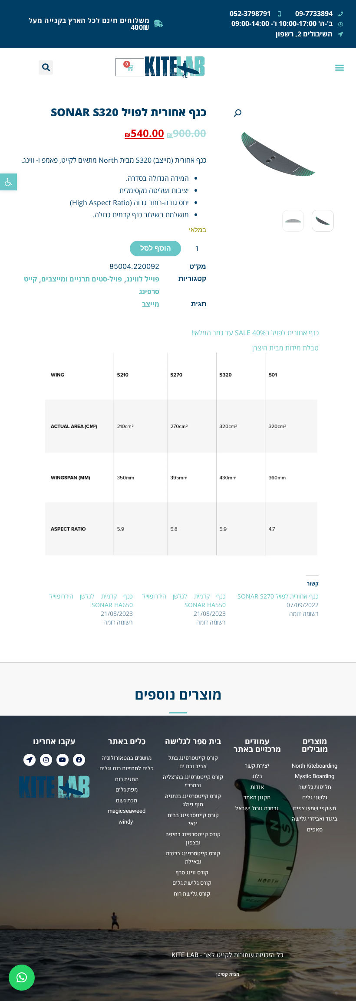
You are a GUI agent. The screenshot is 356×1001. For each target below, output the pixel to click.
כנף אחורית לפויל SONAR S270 (278, 596)
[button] (8, 181)
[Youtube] (62, 760)
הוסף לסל (155, 248)
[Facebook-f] (79, 760)
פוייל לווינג (142, 279)
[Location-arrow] (29, 760)
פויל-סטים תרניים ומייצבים (81, 279)
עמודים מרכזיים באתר (257, 745)
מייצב (150, 304)
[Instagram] (46, 760)
